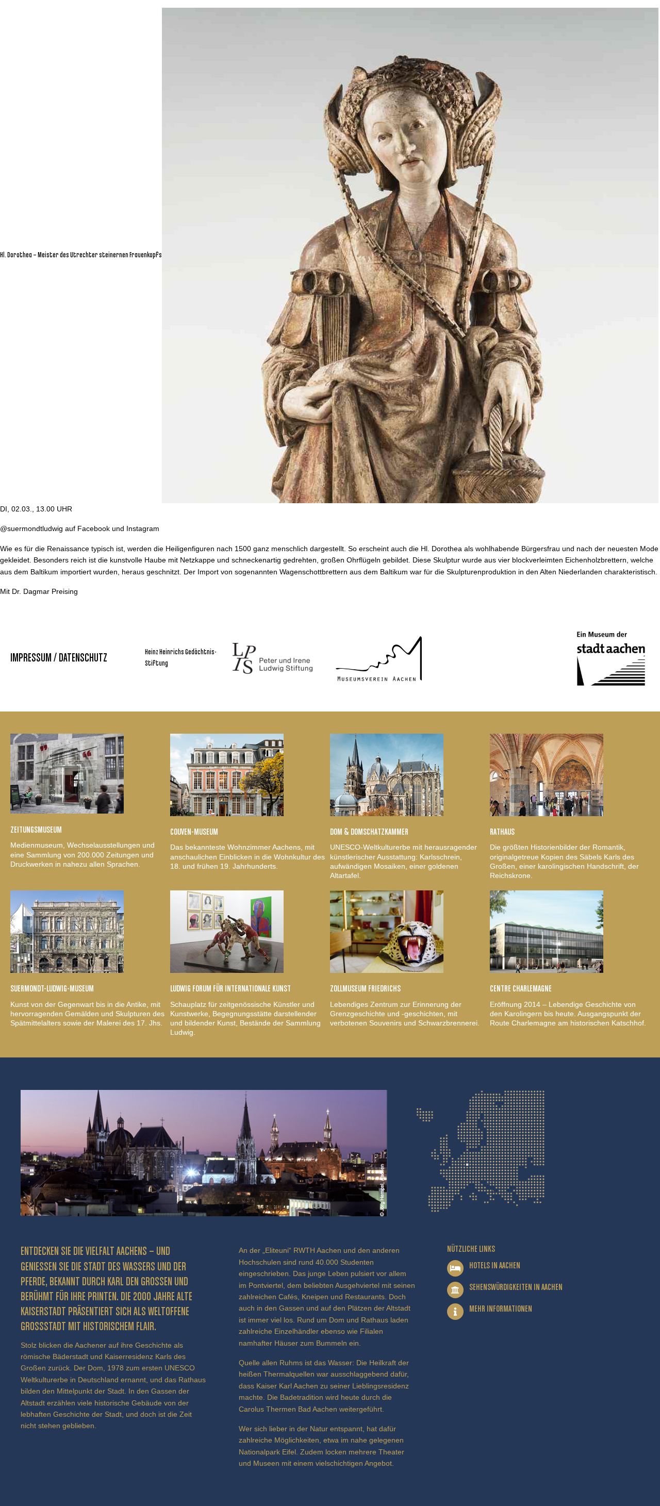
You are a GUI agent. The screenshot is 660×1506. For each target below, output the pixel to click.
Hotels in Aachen (494, 1265)
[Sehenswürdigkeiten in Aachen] (455, 1290)
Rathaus (502, 832)
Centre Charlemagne (521, 989)
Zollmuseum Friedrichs (365, 989)
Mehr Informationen (500, 1309)
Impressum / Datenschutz (58, 658)
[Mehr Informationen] (455, 1311)
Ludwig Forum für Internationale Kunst (230, 989)
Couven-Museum (194, 832)
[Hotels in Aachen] (455, 1268)
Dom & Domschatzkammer (369, 832)
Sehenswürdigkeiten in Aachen (516, 1287)
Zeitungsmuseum (36, 830)
